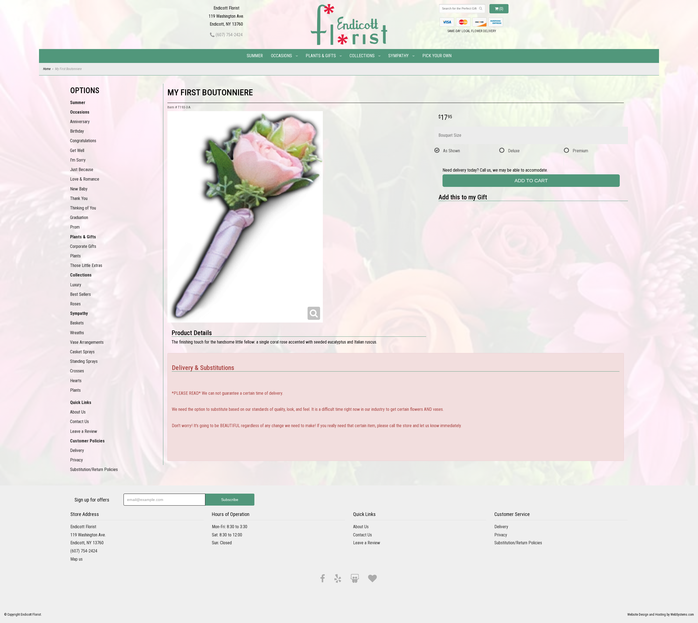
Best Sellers (80, 294)
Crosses (77, 370)
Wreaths (77, 332)
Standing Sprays (84, 361)
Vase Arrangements (87, 342)
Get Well (77, 150)
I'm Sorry (78, 160)
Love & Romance (84, 179)
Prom (75, 227)
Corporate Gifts (83, 246)
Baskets (77, 323)
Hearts (76, 380)
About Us (78, 412)
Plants (75, 256)
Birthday (77, 131)
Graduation (79, 217)
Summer (255, 55)
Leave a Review (83, 431)
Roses (75, 303)
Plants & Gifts (321, 55)
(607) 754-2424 (229, 34)
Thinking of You (83, 208)
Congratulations (83, 140)
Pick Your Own (437, 55)
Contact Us (79, 421)
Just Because (81, 169)
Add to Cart (531, 180)
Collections (362, 55)
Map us (76, 559)
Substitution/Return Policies (94, 469)
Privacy (76, 460)
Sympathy (398, 55)
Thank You (79, 198)
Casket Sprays (82, 351)
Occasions (281, 55)
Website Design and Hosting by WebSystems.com (660, 614)
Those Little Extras (86, 265)
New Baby (79, 189)
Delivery (77, 450)
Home (46, 69)
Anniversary (80, 121)
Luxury (75, 284)
